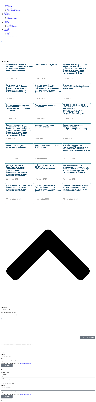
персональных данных (25, 363)
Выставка (6, 30)
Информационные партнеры (14, 28)
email (2, 358)
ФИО (2, 350)
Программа (6, 29)
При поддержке (11, 25)
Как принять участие (12, 26)
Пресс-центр (7, 32)
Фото (8, 34)
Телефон (3, 354)
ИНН (2, 376)
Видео (8, 33)
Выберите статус (5, 372)
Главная (6, 21)
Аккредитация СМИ (12, 36)
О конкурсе (6, 22)
